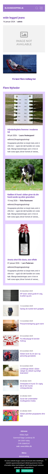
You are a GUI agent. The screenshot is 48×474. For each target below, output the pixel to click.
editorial (10, 139)
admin (19, 22)
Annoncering (24, 456)
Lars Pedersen (27, 263)
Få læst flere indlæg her (24, 79)
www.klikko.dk (26, 446)
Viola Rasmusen (26, 201)
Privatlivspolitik (27, 471)
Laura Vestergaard (26, 135)
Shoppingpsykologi (21, 139)
